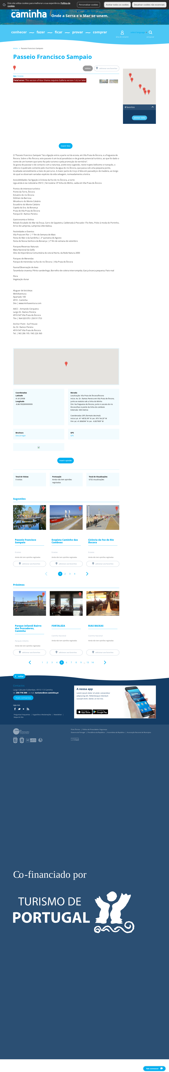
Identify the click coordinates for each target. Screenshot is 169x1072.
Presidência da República (96, 732)
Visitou (88, 68)
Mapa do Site (18, 717)
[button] (66, 364)
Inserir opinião (65, 460)
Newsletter (58, 714)
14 (92, 662)
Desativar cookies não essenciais (149, 4)
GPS (72, 435)
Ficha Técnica (75, 729)
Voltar (21, 676)
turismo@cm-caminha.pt (47, 692)
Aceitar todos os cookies (117, 4)
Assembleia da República (116, 732)
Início (15, 48)
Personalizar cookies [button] (88, 4)
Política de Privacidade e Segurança (95, 729)
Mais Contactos (23, 697)
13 (88, 662)
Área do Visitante (122, 37)
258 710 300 (21, 692)
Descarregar (21, 435)
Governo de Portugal (78, 732)
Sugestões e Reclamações (42, 714)
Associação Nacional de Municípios (139, 732)
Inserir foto (65, 146)
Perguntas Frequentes (22, 714)
